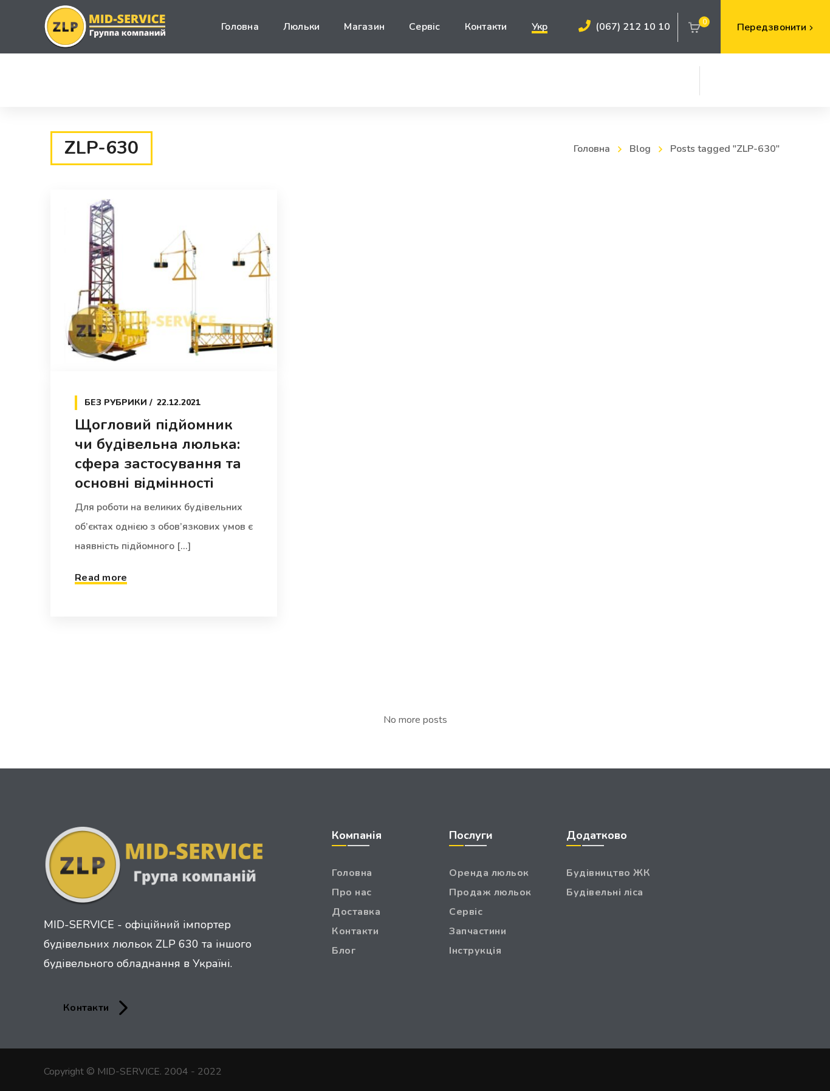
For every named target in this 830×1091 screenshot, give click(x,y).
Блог (343, 950)
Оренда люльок (489, 873)
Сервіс (465, 911)
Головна (592, 149)
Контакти (355, 931)
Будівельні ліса (604, 892)
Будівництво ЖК (608, 873)
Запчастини (477, 931)
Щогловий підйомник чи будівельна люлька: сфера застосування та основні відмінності (158, 454)
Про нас (352, 892)
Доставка (356, 911)
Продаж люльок (490, 892)
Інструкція (475, 950)
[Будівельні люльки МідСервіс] (104, 26)
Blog (640, 149)
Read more (101, 577)
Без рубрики (115, 402)
